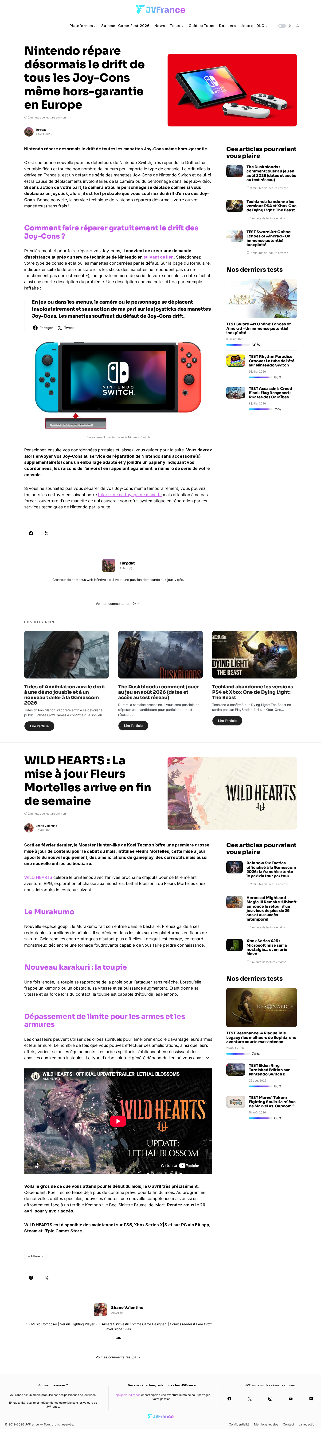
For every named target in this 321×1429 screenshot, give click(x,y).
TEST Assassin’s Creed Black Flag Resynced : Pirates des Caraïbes (270, 393)
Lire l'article (39, 726)
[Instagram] (270, 1398)
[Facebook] (229, 1398)
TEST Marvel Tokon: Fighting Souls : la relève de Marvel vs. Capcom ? (272, 1102)
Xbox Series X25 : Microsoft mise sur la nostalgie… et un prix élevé (267, 947)
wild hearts (35, 1256)
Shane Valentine (46, 825)
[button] (284, 25)
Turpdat (40, 129)
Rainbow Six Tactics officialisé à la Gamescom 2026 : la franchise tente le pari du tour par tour (271, 869)
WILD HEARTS (38, 877)
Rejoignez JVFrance (127, 1395)
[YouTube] (291, 1398)
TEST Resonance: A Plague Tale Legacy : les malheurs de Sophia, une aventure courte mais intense (261, 1037)
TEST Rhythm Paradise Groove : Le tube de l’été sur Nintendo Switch (271, 361)
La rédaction (307, 1424)
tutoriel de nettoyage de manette (130, 494)
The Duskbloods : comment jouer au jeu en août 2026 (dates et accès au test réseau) (271, 173)
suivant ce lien (159, 257)
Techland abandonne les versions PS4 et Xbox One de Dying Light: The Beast (272, 206)
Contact (288, 1424)
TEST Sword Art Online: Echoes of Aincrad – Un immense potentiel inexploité (269, 238)
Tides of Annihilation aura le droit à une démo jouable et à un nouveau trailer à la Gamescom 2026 (64, 695)
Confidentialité (239, 1424)
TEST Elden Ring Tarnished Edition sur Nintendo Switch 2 (269, 1070)
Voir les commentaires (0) (116, 604)
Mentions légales (266, 1424)
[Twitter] (249, 1398)
